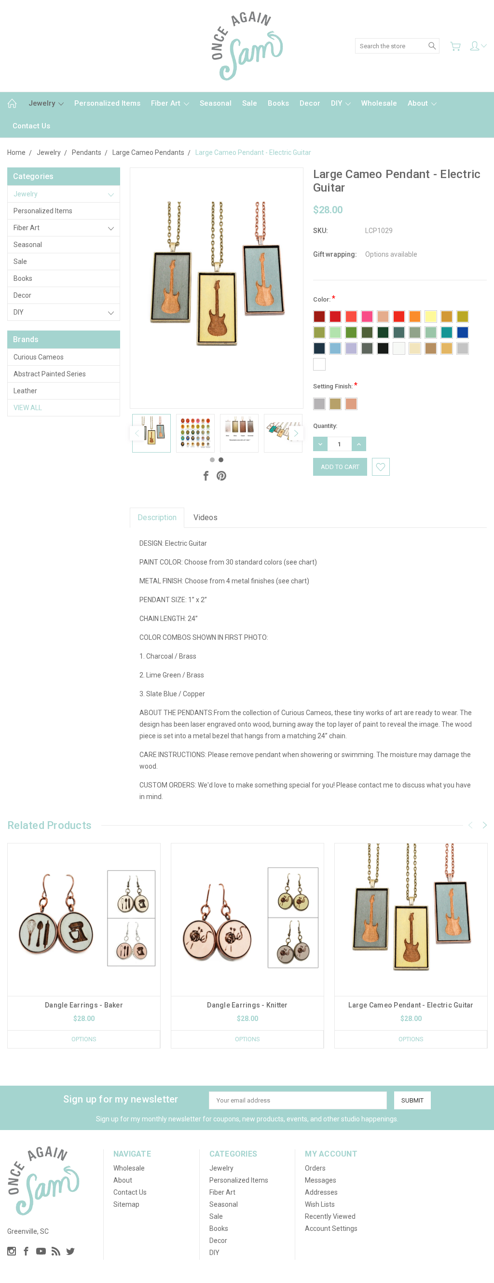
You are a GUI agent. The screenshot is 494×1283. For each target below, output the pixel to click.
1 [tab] (212, 459)
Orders (315, 1168)
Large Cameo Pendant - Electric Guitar (410, 1005)
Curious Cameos (39, 357)
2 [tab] (221, 459)
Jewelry (42, 103)
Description (157, 517)
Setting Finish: (335, 385)
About (419, 103)
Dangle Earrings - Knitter (247, 1005)
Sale (249, 103)
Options (83, 1039)
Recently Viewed (330, 1216)
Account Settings (331, 1228)
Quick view (84, 950)
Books (278, 103)
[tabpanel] (152, 433)
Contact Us (31, 126)
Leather (25, 391)
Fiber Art (166, 103)
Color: (324, 298)
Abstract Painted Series (50, 374)
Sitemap (126, 1204)
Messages (320, 1180)
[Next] (296, 433)
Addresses (321, 1192)
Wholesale (379, 103)
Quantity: (325, 425)
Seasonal (216, 103)
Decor (310, 103)
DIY (337, 103)
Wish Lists (320, 1204)
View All (28, 408)
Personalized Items (107, 103)
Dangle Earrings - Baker (84, 1005)
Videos (205, 517)
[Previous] (137, 433)
